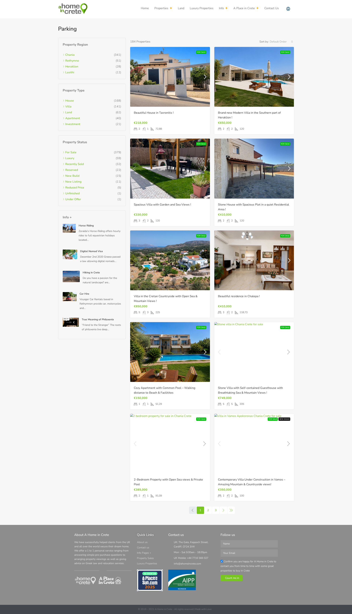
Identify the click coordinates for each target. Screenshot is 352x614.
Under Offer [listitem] (73, 199)
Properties (161, 8)
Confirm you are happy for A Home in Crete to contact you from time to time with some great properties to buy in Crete (248, 566)
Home (145, 8)
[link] (170, 77)
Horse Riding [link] (86, 225)
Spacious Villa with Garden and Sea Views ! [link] (162, 205)
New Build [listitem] (72, 176)
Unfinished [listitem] (72, 193)
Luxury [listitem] (69, 158)
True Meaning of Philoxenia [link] (98, 319)
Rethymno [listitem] (72, 61)
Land (181, 8)
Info (221, 8)
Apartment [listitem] (72, 118)
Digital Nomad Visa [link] (91, 251)
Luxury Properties (201, 8)
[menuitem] (288, 9)
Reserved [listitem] (71, 170)
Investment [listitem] (72, 124)
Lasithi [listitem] (69, 72)
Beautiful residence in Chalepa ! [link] (239, 296)
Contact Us (271, 8)
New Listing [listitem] (73, 182)
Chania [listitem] (70, 55)
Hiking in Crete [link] (91, 272)
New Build (284, 419)
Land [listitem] (68, 112)
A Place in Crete (244, 8)
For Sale (201, 52)
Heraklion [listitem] (71, 67)
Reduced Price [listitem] (74, 188)
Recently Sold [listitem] (74, 164)
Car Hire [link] (84, 294)
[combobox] (281, 41)
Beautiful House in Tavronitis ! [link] (154, 113)
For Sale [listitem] (70, 152)
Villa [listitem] (68, 107)
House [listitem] (69, 101)
